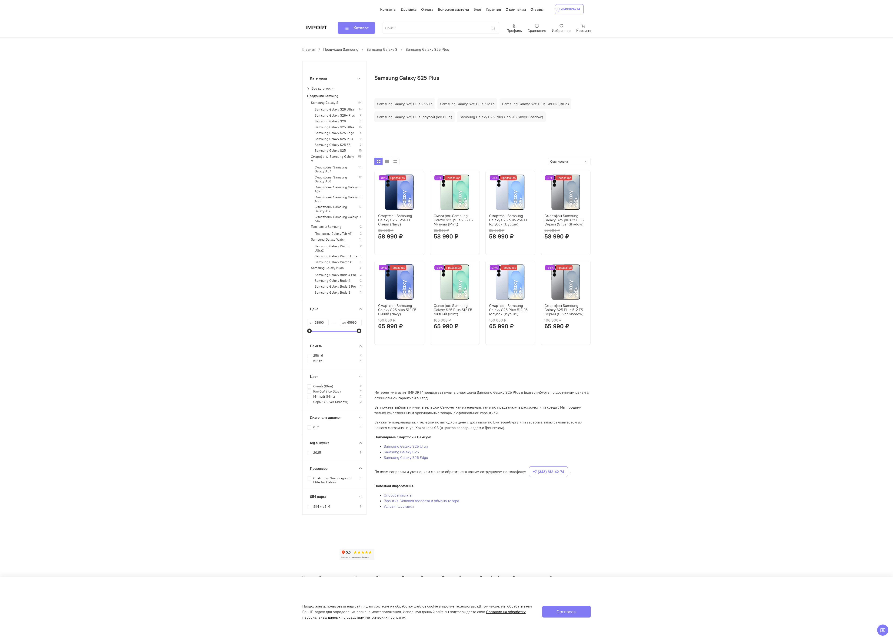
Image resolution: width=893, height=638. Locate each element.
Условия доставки (399, 506)
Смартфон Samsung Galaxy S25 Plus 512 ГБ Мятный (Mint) (453, 309)
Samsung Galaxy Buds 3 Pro (335, 287)
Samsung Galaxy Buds (327, 268)
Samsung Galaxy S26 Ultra (334, 109)
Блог (477, 9)
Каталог (361, 27)
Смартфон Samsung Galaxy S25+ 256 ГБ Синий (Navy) (395, 219)
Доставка (409, 9)
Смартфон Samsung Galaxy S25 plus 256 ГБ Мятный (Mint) (453, 219)
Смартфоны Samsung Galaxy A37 (336, 189)
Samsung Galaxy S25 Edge (406, 457)
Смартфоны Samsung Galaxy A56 (331, 179)
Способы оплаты (398, 495)
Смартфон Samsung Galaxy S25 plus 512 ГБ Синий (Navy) (397, 309)
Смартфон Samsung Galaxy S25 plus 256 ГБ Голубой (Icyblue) (508, 219)
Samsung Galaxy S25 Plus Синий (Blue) (535, 103)
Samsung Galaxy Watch (328, 240)
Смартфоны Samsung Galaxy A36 (336, 199)
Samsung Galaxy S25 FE (332, 145)
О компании (516, 9)
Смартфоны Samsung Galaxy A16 (336, 219)
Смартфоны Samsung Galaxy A (332, 158)
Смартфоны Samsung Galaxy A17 (331, 209)
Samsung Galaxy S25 (401, 452)
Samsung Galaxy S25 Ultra (406, 446)
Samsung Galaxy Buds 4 (332, 281)
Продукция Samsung (340, 49)
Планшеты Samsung (326, 227)
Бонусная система (453, 9)
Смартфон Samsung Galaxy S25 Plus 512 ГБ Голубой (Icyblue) (508, 309)
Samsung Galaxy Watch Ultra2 (332, 248)
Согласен (566, 611)
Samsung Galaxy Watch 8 (333, 262)
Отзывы (536, 9)
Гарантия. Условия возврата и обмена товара (421, 500)
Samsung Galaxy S (382, 49)
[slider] (309, 330)
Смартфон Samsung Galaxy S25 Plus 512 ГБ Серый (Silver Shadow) (563, 309)
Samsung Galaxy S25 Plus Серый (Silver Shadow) (501, 116)
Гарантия (493, 9)
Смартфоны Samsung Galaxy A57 (331, 169)
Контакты (388, 9)
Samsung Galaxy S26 (330, 121)
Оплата (427, 9)
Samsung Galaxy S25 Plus (334, 139)
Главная (308, 49)
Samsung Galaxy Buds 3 (332, 293)
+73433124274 (569, 9)
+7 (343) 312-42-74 (548, 471)
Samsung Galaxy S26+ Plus (335, 116)
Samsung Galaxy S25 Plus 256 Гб (405, 103)
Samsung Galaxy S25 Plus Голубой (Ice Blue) (414, 116)
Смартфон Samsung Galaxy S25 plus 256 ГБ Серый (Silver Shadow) (564, 219)
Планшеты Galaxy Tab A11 (333, 234)
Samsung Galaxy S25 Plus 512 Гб (467, 103)
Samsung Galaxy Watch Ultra (336, 256)
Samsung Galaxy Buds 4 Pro (335, 275)
